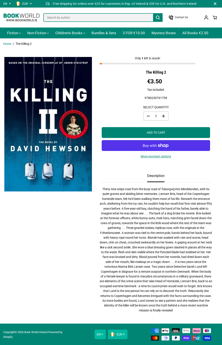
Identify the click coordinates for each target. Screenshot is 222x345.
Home (7, 43)
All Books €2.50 (195, 33)
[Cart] (215, 17)
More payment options (156, 156)
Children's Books (69, 33)
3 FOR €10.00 (134, 33)
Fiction (13, 33)
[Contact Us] (183, 17)
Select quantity (156, 107)
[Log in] (206, 17)
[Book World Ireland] (21, 18)
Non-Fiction (37, 33)
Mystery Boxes (164, 33)
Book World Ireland (35, 332)
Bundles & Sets (103, 33)
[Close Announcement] (215, 3)
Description (156, 176)
